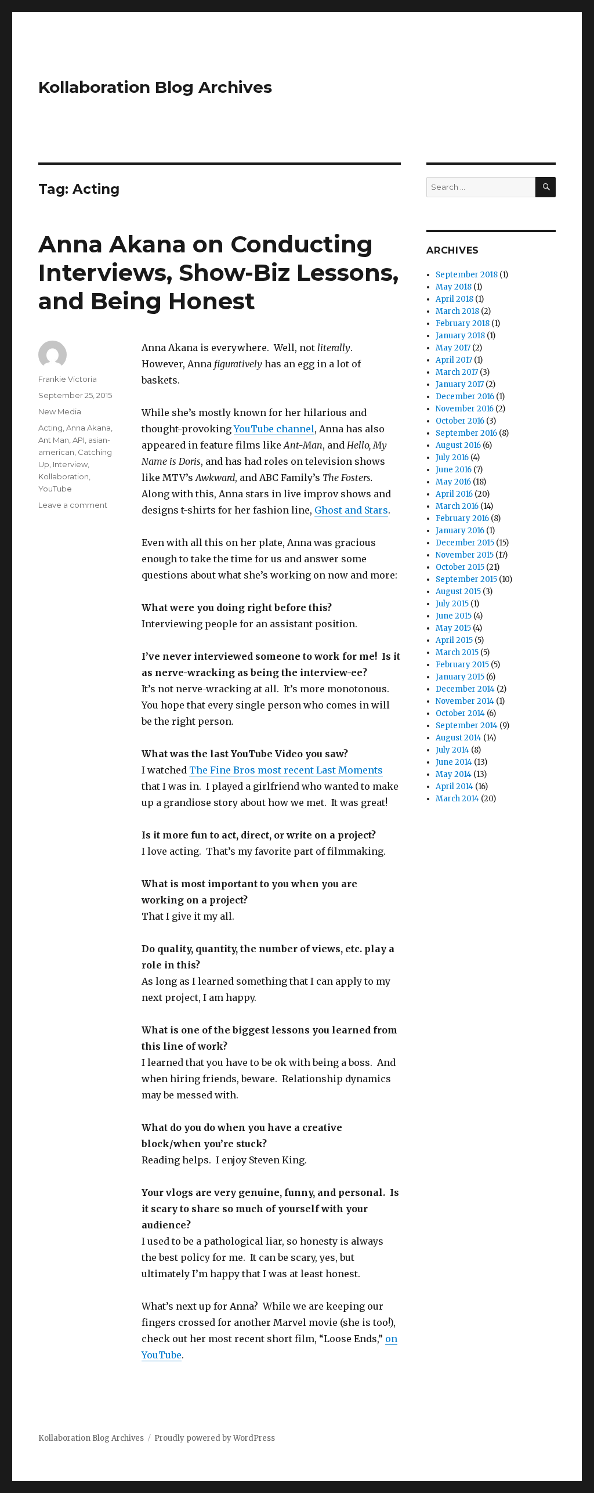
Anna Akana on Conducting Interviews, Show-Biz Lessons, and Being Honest (218, 272)
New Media (59, 411)
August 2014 (458, 738)
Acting (50, 427)
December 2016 (465, 397)
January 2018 (460, 336)
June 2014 (454, 762)
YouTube (55, 488)
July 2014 (452, 750)
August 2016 (458, 445)
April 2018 (454, 299)
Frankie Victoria (67, 379)
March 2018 (457, 311)
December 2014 (465, 689)
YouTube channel (274, 429)
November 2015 (465, 555)
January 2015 (460, 677)
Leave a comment (72, 504)
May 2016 (453, 482)
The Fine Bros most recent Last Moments (286, 770)
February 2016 (462, 518)
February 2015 (462, 665)
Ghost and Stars (351, 510)
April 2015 (454, 640)
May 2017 (453, 348)
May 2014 (454, 774)
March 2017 (457, 372)
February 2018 (463, 323)
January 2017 (460, 384)
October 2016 (460, 421)
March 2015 (457, 652)
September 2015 (466, 579)
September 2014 (467, 726)
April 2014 (454, 786)
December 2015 (465, 543)
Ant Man (53, 439)
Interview (70, 464)
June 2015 (454, 616)
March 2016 (457, 506)
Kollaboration (63, 476)
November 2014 (465, 701)
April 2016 (454, 494)
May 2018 (454, 287)
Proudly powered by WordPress (214, 1438)
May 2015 (453, 628)
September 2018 (467, 275)
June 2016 (454, 470)
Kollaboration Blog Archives (155, 87)
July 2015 (452, 604)
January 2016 (460, 531)
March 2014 (457, 799)
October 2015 (460, 567)
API (79, 439)
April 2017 (454, 360)
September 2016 (466, 433)
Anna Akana (88, 427)
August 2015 (458, 592)
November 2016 (465, 409)
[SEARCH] (545, 187)
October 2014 (460, 713)
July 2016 (452, 457)
